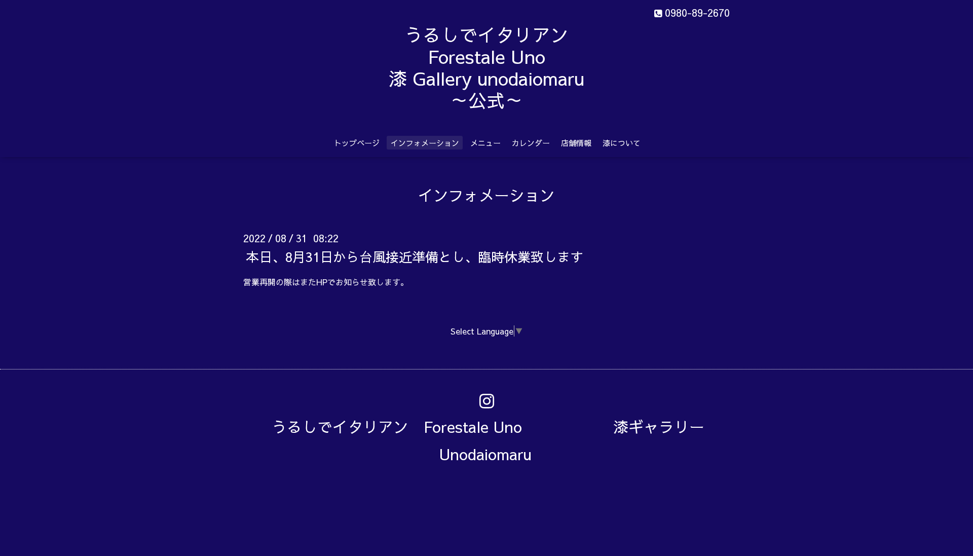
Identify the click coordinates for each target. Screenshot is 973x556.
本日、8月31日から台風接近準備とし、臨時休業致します (414, 256)
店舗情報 (576, 142)
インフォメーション (425, 142)
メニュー (485, 142)
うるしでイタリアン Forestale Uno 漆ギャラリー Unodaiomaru (496, 440)
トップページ (357, 142)
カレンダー (531, 142)
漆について (622, 142)
